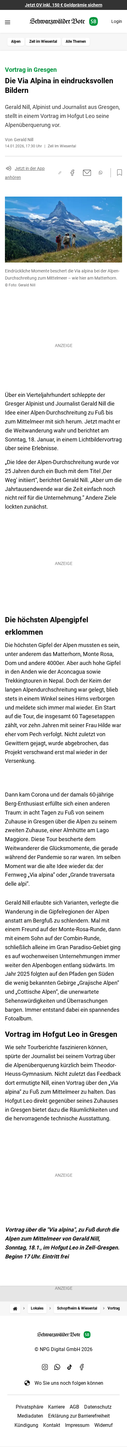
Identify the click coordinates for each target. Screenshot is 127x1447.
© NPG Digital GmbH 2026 (63, 1349)
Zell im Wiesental (43, 41)
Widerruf (103, 1425)
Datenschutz (98, 1407)
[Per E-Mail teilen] (87, 173)
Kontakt (51, 1425)
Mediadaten (30, 1416)
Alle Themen (76, 41)
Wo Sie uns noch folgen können (69, 1383)
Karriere (56, 1407)
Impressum (77, 1425)
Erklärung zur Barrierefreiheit (79, 1416)
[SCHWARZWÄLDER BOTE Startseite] (63, 21)
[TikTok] (70, 1367)
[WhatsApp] (57, 1367)
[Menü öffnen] (7, 22)
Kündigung (26, 1425)
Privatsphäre (29, 1407)
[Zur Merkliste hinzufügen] (117, 173)
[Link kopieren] (60, 173)
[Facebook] (82, 1367)
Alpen (16, 41)
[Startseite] (15, 1308)
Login (116, 21)
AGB (74, 1407)
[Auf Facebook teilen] (72, 173)
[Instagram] (45, 1367)
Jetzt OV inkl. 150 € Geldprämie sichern (63, 4)
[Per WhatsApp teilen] (100, 172)
